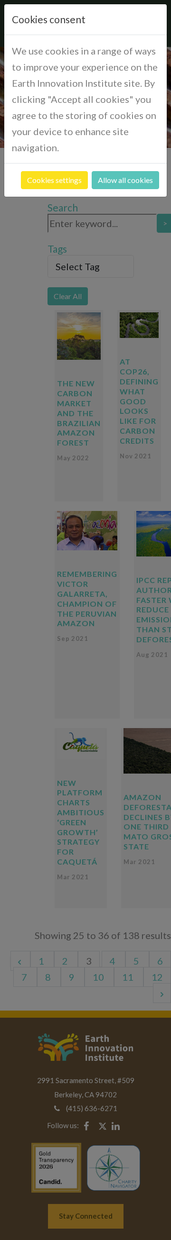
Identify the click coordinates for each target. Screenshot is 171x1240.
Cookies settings (54, 179)
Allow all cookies (125, 179)
